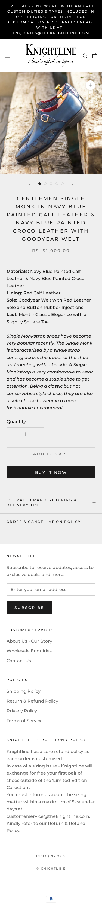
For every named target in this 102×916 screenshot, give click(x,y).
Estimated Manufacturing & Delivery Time (42, 502)
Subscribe (29, 607)
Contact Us (19, 660)
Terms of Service (25, 720)
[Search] (85, 55)
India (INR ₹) (48, 856)
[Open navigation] (7, 55)
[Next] (72, 183)
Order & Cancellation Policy (44, 522)
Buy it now (51, 472)
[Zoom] (90, 85)
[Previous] (29, 183)
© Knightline (51, 868)
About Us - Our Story (29, 641)
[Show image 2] (45, 183)
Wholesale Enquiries (29, 650)
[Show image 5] (62, 183)
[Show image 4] (56, 183)
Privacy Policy (22, 710)
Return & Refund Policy (32, 701)
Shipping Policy (24, 691)
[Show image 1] (39, 183)
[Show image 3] (51, 183)
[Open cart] (94, 55)
